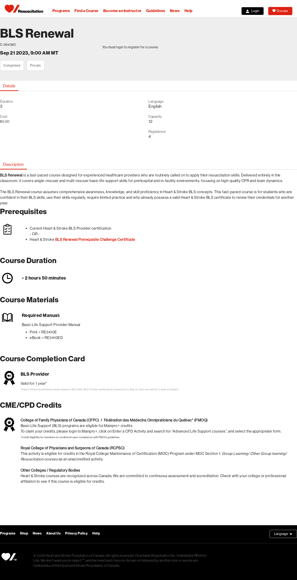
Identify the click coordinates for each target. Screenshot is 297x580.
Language (285, 535)
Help (188, 11)
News (175, 11)
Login (255, 11)
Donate (282, 11)
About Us (53, 533)
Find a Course (86, 11)
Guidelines (155, 11)
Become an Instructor (122, 11)
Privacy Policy (76, 533)
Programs (61, 11)
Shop (24, 533)
